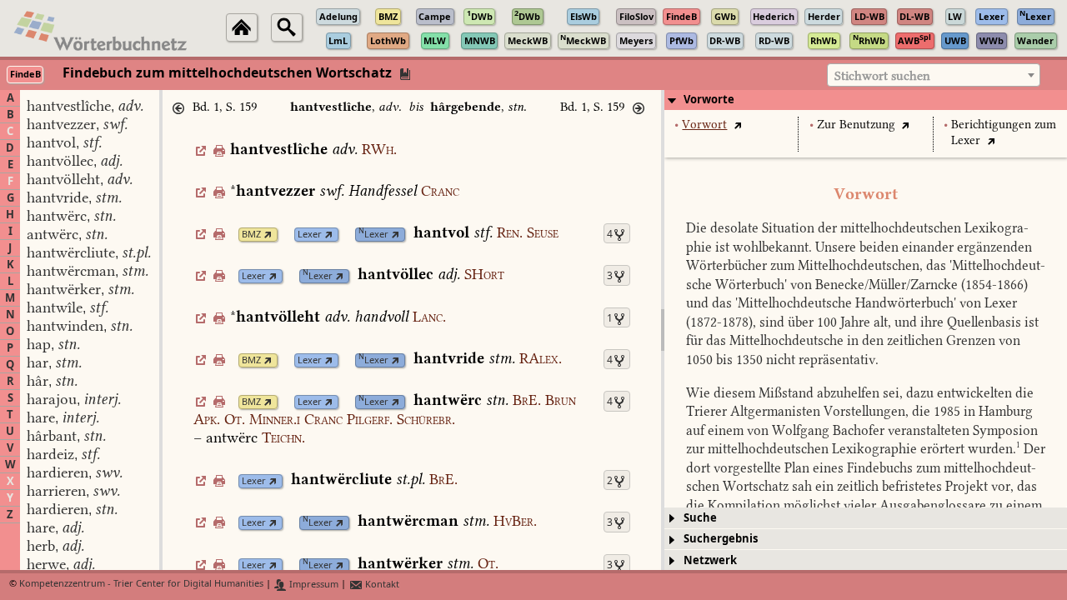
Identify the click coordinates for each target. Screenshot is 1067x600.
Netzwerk (710, 560)
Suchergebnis (721, 539)
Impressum (312, 584)
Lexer (310, 234)
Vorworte (709, 100)
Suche (700, 518)
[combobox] (933, 75)
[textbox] (933, 76)
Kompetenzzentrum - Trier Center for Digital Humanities (141, 584)
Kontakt (381, 584)
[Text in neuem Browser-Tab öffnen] (737, 125)
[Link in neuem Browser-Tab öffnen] (268, 234)
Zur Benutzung (856, 125)
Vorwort (704, 125)
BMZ (251, 234)
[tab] (865, 100)
